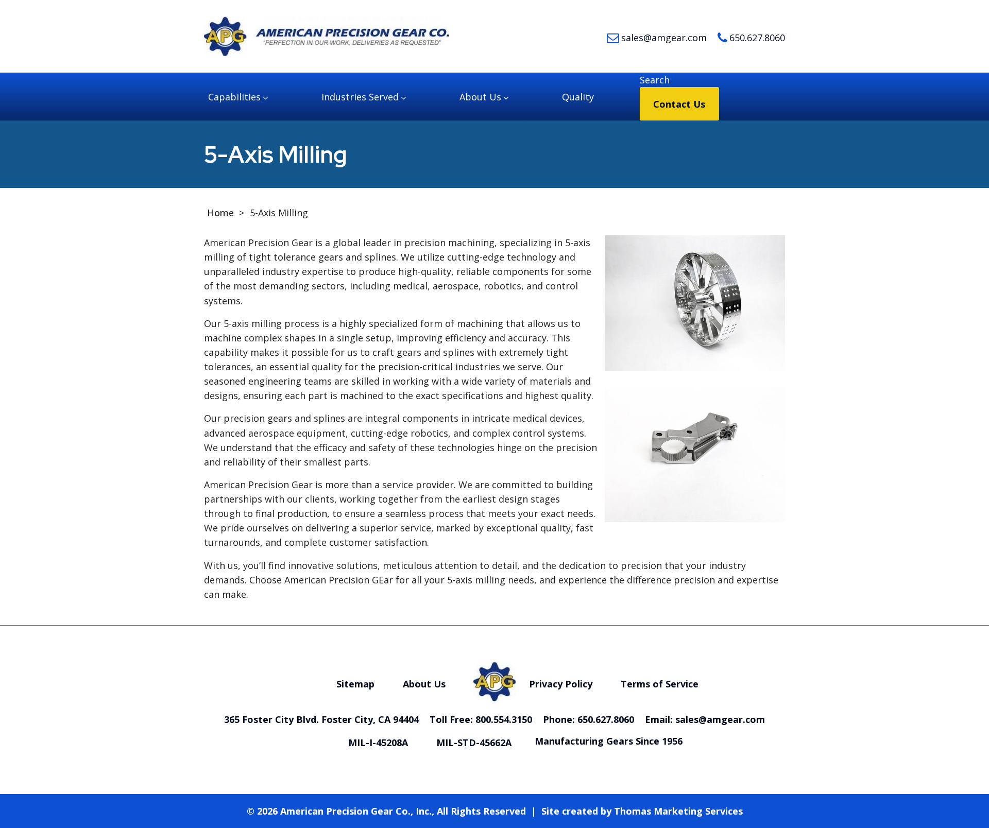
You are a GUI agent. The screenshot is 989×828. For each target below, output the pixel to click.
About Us (480, 97)
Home (220, 212)
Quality (578, 97)
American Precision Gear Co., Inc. (356, 811)
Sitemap (355, 684)
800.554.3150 (503, 719)
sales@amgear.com (720, 719)
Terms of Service (659, 684)
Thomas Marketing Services (678, 811)
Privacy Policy (560, 684)
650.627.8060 (605, 719)
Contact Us (679, 104)
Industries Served (360, 97)
